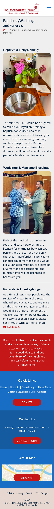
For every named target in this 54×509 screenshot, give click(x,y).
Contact (41, 391)
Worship (14, 387)
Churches (23, 391)
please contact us (33, 348)
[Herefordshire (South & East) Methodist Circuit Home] (21, 8)
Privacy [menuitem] (19, 493)
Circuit (11, 391)
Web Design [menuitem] (42, 493)
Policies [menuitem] (10, 493)
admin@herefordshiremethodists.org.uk (27, 427)
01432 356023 (11, 327)
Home (3, 387)
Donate (27, 402)
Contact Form (27, 441)
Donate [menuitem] (29, 493)
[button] (49, 8)
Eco (33, 391)
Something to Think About (37, 387)
